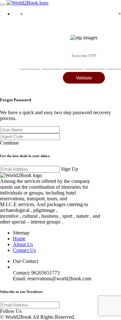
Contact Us (24, 250)
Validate (84, 77)
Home (19, 238)
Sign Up (69, 169)
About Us (23, 244)
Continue (9, 142)
